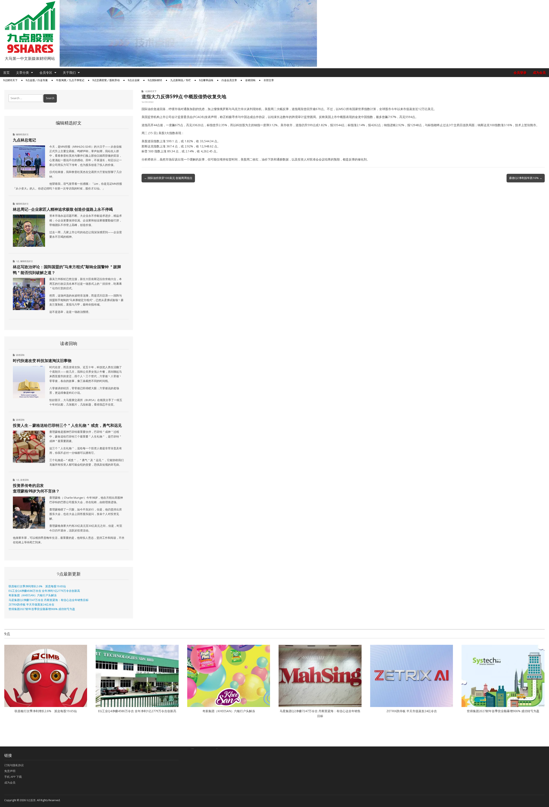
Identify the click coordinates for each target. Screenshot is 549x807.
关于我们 (69, 72)
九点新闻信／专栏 (180, 80)
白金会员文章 (229, 80)
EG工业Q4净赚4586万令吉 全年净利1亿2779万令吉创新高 (44, 591)
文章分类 (22, 72)
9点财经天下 (10, 80)
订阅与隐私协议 (14, 765)
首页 (6, 72)
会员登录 (520, 72)
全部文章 (269, 80)
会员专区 (45, 72)
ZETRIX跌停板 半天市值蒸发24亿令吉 (31, 604)
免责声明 (9, 771)
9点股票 (31, 800)
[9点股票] (30, 27)
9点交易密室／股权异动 (106, 80)
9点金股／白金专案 (37, 80)
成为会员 (539, 72)
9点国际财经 (155, 80)
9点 (17, 261)
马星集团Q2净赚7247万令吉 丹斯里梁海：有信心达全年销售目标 (49, 600)
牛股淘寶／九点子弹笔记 (70, 80)
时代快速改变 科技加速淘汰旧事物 (42, 360)
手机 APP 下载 (13, 777)
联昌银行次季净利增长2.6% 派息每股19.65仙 (37, 586)
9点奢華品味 (206, 80)
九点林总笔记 (24, 140)
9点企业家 (134, 80)
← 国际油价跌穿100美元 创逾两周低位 (168, 178)
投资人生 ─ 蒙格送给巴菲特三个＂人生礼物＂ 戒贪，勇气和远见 (67, 425)
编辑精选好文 (22, 134)
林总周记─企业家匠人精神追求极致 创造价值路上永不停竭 (63, 209)
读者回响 (250, 80)
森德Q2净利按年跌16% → (525, 178)
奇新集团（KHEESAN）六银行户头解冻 (33, 595)
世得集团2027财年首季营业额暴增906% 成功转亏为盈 (42, 609)
